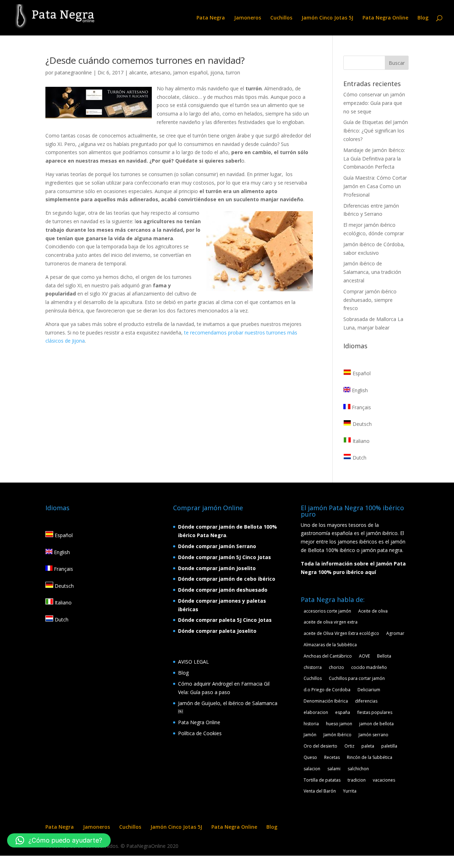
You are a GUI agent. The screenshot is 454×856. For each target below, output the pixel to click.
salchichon (358, 769)
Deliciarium (369, 690)
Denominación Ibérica (326, 701)
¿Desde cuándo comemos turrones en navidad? (145, 60)
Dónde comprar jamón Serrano (217, 546)
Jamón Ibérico (337, 735)
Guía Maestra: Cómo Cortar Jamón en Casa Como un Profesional (375, 186)
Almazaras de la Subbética (330, 645)
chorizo (336, 667)
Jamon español (190, 72)
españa (342, 712)
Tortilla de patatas (322, 780)
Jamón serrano (373, 735)
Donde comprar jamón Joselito (217, 568)
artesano (160, 72)
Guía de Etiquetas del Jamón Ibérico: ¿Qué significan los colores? (375, 130)
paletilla (389, 746)
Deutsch (361, 424)
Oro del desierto (320, 746)
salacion (312, 769)
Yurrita (349, 791)
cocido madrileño (369, 667)
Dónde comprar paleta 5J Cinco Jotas (225, 619)
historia (311, 724)
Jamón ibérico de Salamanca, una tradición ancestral (372, 272)
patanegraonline (73, 72)
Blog (422, 18)
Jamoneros (247, 18)
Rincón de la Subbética (369, 757)
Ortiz (349, 746)
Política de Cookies (200, 733)
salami (333, 769)
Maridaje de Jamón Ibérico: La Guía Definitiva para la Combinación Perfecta (374, 158)
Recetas (332, 757)
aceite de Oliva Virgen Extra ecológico (341, 633)
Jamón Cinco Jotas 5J (327, 18)
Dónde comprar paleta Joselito (217, 630)
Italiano (360, 441)
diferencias (366, 701)
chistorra (313, 667)
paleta (367, 746)
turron (233, 72)
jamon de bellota (376, 724)
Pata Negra (210, 18)
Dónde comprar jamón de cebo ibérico (226, 578)
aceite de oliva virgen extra (331, 622)
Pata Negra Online (385, 18)
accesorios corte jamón (327, 611)
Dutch (358, 457)
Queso (310, 757)
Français (360, 407)
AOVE (364, 656)
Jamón (310, 735)
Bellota (384, 656)
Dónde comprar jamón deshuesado (222, 589)
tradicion (357, 780)
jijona (216, 72)
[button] (59, 840)
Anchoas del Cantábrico (328, 656)
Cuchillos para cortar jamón (357, 678)
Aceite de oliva (373, 611)
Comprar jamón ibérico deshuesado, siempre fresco (370, 300)
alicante (138, 72)
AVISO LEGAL (193, 661)
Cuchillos (281, 18)
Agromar (395, 633)
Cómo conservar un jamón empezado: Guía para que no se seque (374, 103)
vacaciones (384, 780)
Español (361, 373)
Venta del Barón (320, 791)
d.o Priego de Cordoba (327, 690)
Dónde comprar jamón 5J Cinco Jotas (224, 557)
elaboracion (316, 712)
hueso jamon (339, 724)
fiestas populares (374, 712)
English (359, 390)
